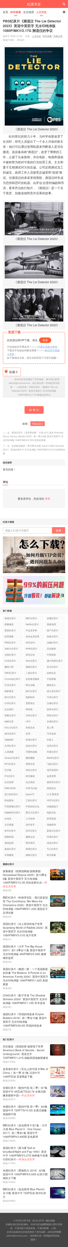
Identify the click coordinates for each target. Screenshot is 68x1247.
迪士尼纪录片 (53, 691)
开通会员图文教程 (47, 346)
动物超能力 (52, 806)
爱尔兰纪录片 (32, 812)
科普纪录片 (31, 739)
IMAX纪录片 (53, 757)
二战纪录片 (31, 672)
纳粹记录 (9, 721)
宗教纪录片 (10, 715)
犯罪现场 (51, 818)
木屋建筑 (9, 854)
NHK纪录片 (31, 648)
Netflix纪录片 (32, 624)
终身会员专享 (32, 636)
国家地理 (51, 624)
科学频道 (30, 776)
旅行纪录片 (31, 691)
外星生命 (30, 727)
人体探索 (9, 751)
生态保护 (9, 709)
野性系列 (30, 842)
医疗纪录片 (10, 697)
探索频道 (9, 624)
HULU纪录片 (11, 727)
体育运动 (30, 654)
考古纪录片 (31, 660)
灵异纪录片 (52, 745)
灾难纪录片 (52, 703)
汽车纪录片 (52, 697)
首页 (5, 12)
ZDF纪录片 (31, 830)
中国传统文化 (32, 806)
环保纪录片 (52, 836)
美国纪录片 (10, 618)
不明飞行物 (31, 788)
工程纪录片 (31, 800)
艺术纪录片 (10, 684)
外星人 (50, 739)
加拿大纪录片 (11, 648)
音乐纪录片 (52, 666)
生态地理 (28, 12)
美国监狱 (9, 842)
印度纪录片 (52, 751)
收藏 (13, 372)
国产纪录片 (52, 630)
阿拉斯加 (9, 800)
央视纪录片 (52, 618)
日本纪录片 (31, 715)
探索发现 (9, 836)
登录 (45, 340)
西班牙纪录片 (53, 782)
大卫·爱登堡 (53, 794)
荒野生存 (30, 763)
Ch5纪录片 (10, 703)
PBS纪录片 (37, 423)
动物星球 (51, 824)
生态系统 (30, 782)
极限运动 (30, 836)
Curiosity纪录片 (12, 678)
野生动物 (30, 684)
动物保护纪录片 (12, 812)
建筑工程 (9, 666)
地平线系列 (52, 769)
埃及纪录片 (52, 842)
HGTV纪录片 (53, 800)
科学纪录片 (10, 830)
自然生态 (51, 672)
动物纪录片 (52, 642)
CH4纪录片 (10, 660)
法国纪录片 (10, 654)
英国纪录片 (10, 630)
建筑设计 (51, 684)
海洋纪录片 (10, 733)
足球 (28, 733)
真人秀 (50, 727)
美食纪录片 (52, 636)
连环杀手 (30, 824)
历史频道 (51, 648)
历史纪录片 (31, 745)
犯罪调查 (9, 636)
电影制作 (30, 697)
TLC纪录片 (52, 848)
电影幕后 (9, 691)
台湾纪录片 (10, 745)
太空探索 (9, 824)
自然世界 (51, 776)
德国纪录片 (31, 666)
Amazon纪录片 (12, 757)
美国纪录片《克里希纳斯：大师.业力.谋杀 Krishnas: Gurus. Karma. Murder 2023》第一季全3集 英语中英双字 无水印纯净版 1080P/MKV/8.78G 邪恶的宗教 (33, 436)
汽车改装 (51, 733)
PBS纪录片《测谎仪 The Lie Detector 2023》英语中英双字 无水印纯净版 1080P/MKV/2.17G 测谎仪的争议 (32, 26)
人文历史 (41, 12)
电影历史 (51, 812)
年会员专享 (31, 630)
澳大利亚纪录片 (55, 660)
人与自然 (30, 818)
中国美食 (51, 654)
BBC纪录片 (31, 618)
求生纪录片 (31, 769)
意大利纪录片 (11, 794)
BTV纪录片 (10, 763)
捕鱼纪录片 (31, 854)
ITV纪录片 (10, 776)
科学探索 (15, 12)
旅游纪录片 (10, 848)
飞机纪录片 (52, 763)
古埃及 (8, 818)
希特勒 (29, 709)
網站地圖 (50, 1220)
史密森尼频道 (32, 678)
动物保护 (9, 739)
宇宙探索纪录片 (12, 806)
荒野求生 (30, 703)
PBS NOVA (10, 788)
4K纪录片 (30, 642)
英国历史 (51, 788)
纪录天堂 (34, 4)
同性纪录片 (52, 715)
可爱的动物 (31, 751)
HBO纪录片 (10, 672)
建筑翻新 (30, 757)
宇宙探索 (51, 678)
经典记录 (58, 36)
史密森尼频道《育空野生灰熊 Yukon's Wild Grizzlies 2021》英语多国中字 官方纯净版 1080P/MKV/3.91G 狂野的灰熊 (34, 449)
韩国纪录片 (31, 848)
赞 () (36, 410)
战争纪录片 (52, 709)
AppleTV (30, 794)
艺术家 (8, 769)
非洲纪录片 (52, 721)
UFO (28, 721)
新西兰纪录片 (53, 830)
